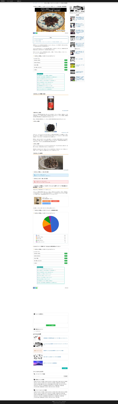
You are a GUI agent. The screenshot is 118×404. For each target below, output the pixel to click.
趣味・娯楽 (57, 385)
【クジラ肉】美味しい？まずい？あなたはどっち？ (45, 82)
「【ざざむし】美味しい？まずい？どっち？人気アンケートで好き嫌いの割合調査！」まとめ (48, 41)
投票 (65, 62)
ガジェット (36, 385)
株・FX (47, 386)
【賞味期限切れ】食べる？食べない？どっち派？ (45, 85)
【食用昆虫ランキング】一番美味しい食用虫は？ (45, 75)
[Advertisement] (50, 301)
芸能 (35, 381)
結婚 (54, 382)
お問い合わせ (64, 401)
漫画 (66, 381)
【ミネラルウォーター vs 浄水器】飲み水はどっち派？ (46, 87)
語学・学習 (62, 385)
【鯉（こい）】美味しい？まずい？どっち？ (44, 273)
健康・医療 (46, 385)
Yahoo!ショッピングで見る (46, 203)
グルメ (40, 382)
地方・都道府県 (51, 394)
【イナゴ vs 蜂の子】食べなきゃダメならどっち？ (45, 78)
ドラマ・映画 (58, 381)
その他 (58, 386)
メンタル (45, 394)
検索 (66, 376)
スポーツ (39, 381)
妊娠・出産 (58, 382)
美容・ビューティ (51, 385)
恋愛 (43, 381)
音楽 (54, 381)
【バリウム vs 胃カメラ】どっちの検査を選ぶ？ (45, 89)
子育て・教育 (63, 382)
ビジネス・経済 (37, 386)
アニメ (63, 381)
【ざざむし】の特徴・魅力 (39, 39)
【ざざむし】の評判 (38, 40)
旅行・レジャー (45, 382)
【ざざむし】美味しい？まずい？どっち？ (44, 275)
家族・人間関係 (40, 394)
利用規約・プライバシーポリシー (57, 401)
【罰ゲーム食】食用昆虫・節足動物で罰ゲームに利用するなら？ (47, 282)
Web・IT (41, 385)
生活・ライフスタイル (49, 381)
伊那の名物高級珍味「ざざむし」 (47, 198)
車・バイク (50, 382)
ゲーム (36, 382)
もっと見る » (65, 368)
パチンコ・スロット (52, 386)
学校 (35, 394)
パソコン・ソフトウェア (63, 394)
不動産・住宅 (42, 386)
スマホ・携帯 (56, 394)
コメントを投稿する (51, 325)
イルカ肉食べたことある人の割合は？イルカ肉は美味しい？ (47, 80)
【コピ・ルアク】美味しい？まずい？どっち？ (45, 277)
